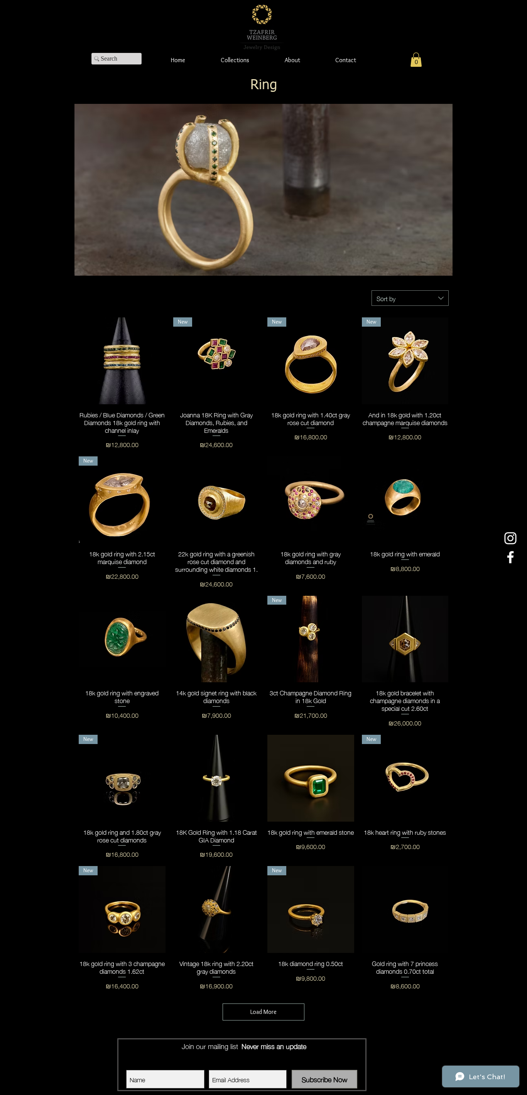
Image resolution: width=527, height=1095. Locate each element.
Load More (263, 1011)
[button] (416, 60)
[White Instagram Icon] (510, 538)
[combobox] (410, 298)
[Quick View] (122, 360)
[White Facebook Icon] (510, 557)
